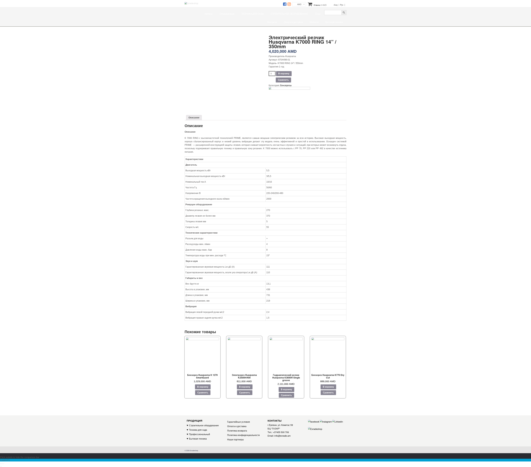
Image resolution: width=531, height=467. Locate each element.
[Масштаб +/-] (3, 463)
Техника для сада (198, 429)
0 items (320, 5)
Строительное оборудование (204, 425)
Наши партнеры (235, 439)
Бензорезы (286, 85)
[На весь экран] (2, 463)
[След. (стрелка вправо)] (1, 466)
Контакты (272, 22)
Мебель (209, 13)
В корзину (283, 73)
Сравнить (283, 80)
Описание (193, 117)
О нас (318, 13)
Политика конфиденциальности (243, 435)
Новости (314, 22)
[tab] (194, 117)
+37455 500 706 (281, 432)
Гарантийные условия (238, 421)
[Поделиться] (1, 463)
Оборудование (227, 13)
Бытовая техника (334, 22)
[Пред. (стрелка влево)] (0, 466)
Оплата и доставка (293, 22)
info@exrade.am (282, 435)
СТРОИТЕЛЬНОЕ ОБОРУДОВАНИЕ (289, 13)
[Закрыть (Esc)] (0, 463)
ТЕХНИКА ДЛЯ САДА (252, 13)
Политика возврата (237, 430)
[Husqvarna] (289, 95)
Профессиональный (199, 434)
